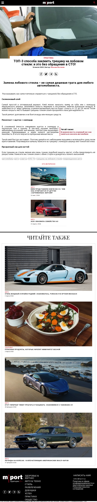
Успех (28, 493)
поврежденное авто (72, 159)
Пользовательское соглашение (81, 488)
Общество (31, 499)
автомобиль (7, 159)
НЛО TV (31, 159)
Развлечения (33, 487)
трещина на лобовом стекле (49, 159)
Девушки (30, 490)
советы (23, 159)
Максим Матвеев (57, 67)
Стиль (28, 484)
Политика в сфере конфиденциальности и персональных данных (83, 483)
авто (16, 159)
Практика (31, 496)
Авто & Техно (33, 481)
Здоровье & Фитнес (32, 476)
